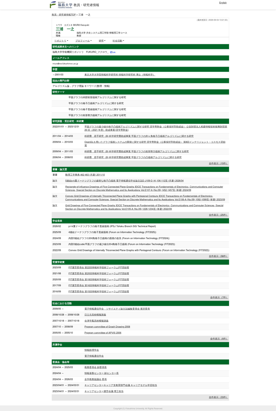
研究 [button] (101, 40)
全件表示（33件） (218, 397)
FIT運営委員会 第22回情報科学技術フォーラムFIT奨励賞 (99, 267)
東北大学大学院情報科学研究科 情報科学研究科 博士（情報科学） (119, 74)
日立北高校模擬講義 (95, 314)
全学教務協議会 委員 (95, 379)
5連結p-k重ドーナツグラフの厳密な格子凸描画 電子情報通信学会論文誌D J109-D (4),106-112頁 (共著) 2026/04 (124, 180)
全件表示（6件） (219, 338)
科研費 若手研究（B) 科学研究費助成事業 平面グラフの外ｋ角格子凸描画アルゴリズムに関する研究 (139, 136)
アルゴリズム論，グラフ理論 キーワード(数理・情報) (81, 85)
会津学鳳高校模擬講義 (96, 320)
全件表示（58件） (218, 256)
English (223, 2)
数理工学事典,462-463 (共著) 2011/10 (85, 174)
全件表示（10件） (218, 163)
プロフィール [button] (82, 40)
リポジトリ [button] (60, 40)
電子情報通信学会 (94, 355)
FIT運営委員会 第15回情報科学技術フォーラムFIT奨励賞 (99, 291)
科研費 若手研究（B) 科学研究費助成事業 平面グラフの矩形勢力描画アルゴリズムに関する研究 (136, 151)
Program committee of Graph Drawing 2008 (107, 326)
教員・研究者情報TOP (64, 14)
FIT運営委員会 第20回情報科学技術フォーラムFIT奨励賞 (99, 273)
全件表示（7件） (219, 297)
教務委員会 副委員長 (95, 367)
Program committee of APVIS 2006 (102, 332)
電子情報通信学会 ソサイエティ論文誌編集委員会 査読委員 (117, 308)
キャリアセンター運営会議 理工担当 (103, 391)
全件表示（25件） (218, 214)
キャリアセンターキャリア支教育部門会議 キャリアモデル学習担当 (120, 385)
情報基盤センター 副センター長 (101, 373)
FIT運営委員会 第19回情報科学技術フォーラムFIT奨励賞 (99, 279)
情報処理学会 (91, 350)
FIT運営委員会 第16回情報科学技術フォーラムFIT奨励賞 (99, 285)
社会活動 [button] (117, 40)
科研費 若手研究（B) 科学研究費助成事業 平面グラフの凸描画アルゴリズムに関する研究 (133, 157)
